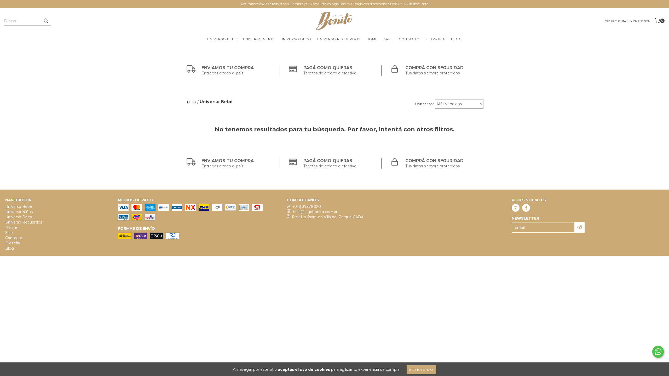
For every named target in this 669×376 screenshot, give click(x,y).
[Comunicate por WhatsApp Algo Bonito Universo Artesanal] (658, 352)
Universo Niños (258, 39)
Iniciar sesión (640, 21)
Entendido (421, 370)
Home (372, 39)
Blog (456, 39)
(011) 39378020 (307, 206)
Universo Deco (295, 39)
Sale (388, 39)
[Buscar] (46, 21)
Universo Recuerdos (338, 39)
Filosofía (435, 39)
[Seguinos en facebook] (526, 208)
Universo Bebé (222, 39)
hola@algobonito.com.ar (315, 211)
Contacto (409, 39)
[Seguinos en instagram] (516, 208)
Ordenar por (424, 104)
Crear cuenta (615, 21)
